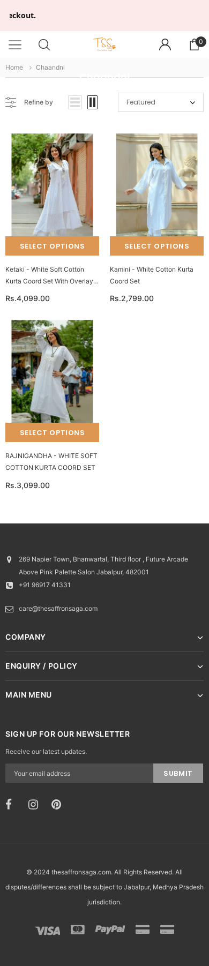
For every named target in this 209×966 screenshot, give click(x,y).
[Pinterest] (59, 805)
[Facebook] (13, 805)
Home (14, 67)
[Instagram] (36, 805)
